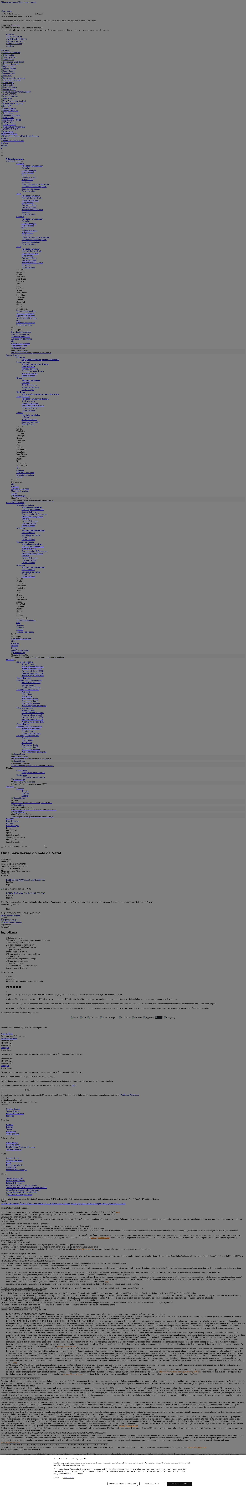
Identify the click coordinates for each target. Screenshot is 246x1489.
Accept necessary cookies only (122, 1484)
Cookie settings (152, 1484)
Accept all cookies (179, 1484)
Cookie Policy (68, 1478)
